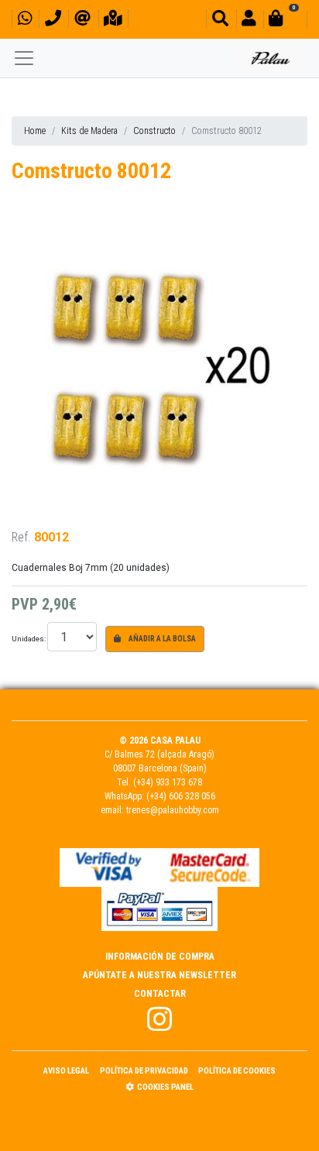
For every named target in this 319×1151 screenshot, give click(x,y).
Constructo (154, 130)
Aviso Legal (66, 1071)
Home (35, 130)
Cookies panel (165, 1087)
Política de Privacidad (144, 1071)
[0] (285, 20)
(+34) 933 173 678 (167, 782)
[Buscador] (220, 20)
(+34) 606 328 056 (180, 796)
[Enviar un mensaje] (82, 20)
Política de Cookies (237, 1071)
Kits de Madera (89, 130)
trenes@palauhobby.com (172, 810)
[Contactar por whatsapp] (25, 20)
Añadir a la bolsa (161, 638)
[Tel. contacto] (53, 20)
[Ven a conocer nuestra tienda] (113, 20)
